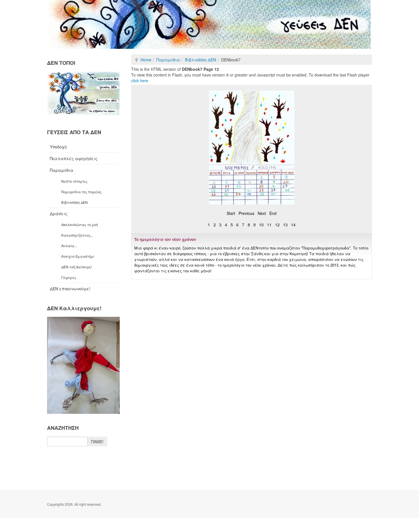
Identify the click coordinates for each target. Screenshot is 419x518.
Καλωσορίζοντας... (77, 235)
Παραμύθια (168, 60)
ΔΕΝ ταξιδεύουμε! (76, 266)
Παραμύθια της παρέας (81, 191)
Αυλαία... (69, 245)
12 (277, 224)
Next (262, 213)
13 (285, 224)
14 (293, 224)
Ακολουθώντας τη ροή (79, 224)
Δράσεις (58, 213)
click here (139, 80)
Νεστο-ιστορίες (74, 181)
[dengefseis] (209, 24)
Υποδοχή (58, 147)
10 (261, 224)
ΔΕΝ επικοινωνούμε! (70, 288)
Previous (246, 213)
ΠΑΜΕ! (97, 441)
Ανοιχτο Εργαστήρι (77, 256)
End (272, 213)
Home (146, 60)
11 (269, 224)
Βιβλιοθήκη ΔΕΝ (200, 60)
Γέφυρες (68, 277)
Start (231, 213)
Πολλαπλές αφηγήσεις (73, 158)
